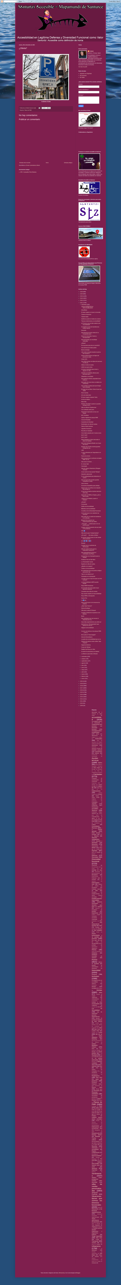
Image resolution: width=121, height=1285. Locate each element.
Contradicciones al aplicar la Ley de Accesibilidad (97, 818)
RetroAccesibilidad (97, 1155)
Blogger (78, 1273)
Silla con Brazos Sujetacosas (88, 407)
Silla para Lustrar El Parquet (88, 610)
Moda (93, 1048)
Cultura (94, 824)
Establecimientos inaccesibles (97, 899)
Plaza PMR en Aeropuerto (88, 595)
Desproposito (95, 845)
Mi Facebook (83, 75)
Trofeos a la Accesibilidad (87, 568)
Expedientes (95, 913)
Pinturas (93, 1098)
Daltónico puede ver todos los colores (91, 319)
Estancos (97, 908)
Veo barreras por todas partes (89, 347)
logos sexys (97, 1029)
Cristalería (100, 821)
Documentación (95, 866)
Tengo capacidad (97, 1236)
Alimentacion (95, 735)
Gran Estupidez (98, 930)
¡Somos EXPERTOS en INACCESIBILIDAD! (87, 307)
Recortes (94, 1146)
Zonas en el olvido (96, 1261)
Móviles (98, 1050)
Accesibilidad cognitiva (97, 721)
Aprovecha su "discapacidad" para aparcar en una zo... (90, 624)
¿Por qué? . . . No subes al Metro (89, 535)
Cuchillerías (96, 823)
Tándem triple (84, 316)
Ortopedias (94, 1071)
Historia (94, 949)
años (98, 740)
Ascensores (95, 745)
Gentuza (94, 928)
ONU (97, 1067)
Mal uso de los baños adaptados (97, 1036)
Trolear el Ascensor (86, 314)
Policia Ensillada (85, 608)
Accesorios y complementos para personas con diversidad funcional (97, 726)
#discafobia (94, 712)
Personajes (96, 1090)
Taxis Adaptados (96, 1225)
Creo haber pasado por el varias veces (91, 433)
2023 (81, 298)
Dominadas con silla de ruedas (89, 424)
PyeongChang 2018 (97, 1128)
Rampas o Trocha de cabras (97, 1138)
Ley (99, 1007)
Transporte (95, 1241)
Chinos (97, 795)
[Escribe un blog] (44, 108)
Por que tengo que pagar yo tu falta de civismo (97, 1113)
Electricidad (97, 871)
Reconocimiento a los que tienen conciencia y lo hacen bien (97, 1143)
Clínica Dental (95, 797)
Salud (101, 1160)
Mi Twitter (82, 77)
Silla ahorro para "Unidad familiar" (90, 533)
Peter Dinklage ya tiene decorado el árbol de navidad (90, 440)
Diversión (83, 330)
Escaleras (94, 892)
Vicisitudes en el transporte (88, 576)
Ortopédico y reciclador (87, 376)
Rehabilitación (95, 1154)
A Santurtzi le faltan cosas (97, 714)
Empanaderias (95, 876)
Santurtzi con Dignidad (86, 73)
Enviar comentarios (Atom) (33, 165)
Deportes (96, 836)
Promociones (94, 1123)
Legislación (94, 1005)
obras (93, 1064)
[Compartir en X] (46, 108)
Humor (94, 960)
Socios (99, 1207)
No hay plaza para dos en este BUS (90, 345)
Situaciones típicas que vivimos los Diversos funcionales (97, 1200)
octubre (83, 658)
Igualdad (96, 963)
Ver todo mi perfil (82, 66)
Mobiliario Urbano (95, 1046)
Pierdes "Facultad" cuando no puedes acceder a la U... (91, 404)
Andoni (91, 51)
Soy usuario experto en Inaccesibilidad (91, 593)
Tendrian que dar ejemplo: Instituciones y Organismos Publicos (97, 1231)
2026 (81, 291)
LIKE (82, 450)
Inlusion (94, 986)
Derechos (95, 844)
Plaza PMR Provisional (87, 585)
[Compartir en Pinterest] (50, 108)
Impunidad (96, 970)
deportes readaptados (95, 838)
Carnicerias (94, 781)
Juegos (93, 995)
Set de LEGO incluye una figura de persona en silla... (90, 356)
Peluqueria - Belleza (97, 1084)
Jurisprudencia (95, 999)
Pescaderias (95, 1095)
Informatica (94, 985)
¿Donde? (83, 502)
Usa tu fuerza (84, 483)
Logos (100, 1027)
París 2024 (99, 1077)
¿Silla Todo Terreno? (86, 606)
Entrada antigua (68, 162)
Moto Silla (83, 401)
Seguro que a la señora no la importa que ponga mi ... (90, 488)
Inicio (47, 162)
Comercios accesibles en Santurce (97, 808)
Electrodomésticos (96, 873)
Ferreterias (94, 917)
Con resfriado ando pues (87, 409)
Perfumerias (97, 1085)
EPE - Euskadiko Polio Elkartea (28, 172)
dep (101, 834)
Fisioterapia (94, 919)
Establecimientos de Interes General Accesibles (97, 895)
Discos (93, 852)
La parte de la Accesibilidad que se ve (91, 639)
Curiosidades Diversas (96, 827)
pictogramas (94, 1097)
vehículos (94, 1250)
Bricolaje (93, 769)
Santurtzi (94, 1168)
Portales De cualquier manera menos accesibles (97, 1117)
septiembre (84, 661)
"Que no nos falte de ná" (87, 574)
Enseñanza (94, 887)
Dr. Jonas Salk (85, 464)
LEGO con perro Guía (86, 367)
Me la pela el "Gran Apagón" (88, 634)
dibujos (94, 847)
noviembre (84, 656)
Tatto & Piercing (96, 1223)
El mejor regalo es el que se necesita (90, 312)
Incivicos (94, 974)
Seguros (93, 1171)
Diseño (98, 852)
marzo (83, 674)
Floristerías (94, 921)
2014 (81, 694)
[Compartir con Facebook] (48, 108)
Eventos (94, 911)
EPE (96, 890)
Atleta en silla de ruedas (87, 365)
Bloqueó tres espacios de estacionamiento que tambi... (89, 521)
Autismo (97, 753)
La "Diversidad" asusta (87, 562)
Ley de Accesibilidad (97, 1009)
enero (83, 678)
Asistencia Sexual (96, 748)
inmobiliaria (94, 988)
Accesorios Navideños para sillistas (90, 485)
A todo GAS (84, 359)
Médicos (97, 1042)
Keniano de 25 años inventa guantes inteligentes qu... (90, 447)
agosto (83, 663)
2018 (81, 685)
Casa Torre (99, 787)
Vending (93, 1251)
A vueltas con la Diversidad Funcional (91, 511)
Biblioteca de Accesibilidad (88, 508)
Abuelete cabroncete (86, 474)
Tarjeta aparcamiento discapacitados (96, 1220)
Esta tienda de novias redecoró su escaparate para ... (90, 333)
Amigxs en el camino (97, 737)
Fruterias (97, 927)
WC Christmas (85, 415)
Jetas (100, 992)
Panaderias (94, 1072)
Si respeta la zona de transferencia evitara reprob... (90, 327)
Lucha (100, 1032)
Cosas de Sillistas (85, 647)
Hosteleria (94, 953)
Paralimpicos (95, 1075)
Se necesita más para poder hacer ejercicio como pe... (90, 588)
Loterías (93, 1032)
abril (82, 672)
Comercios (94, 805)
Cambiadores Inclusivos (97, 772)
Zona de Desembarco (86, 637)
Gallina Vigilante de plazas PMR (89, 417)
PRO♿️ (83, 531)
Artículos (99, 743)
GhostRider (84, 310)
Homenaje (98, 951)
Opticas (93, 1069)
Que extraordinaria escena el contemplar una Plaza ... (88, 553)
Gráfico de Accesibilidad (87, 506)
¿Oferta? (83, 343)
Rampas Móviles (97, 1134)
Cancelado (84, 466)
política (97, 1108)
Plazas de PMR (28, 110)
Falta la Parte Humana (87, 426)
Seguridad (94, 1170)
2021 (81, 302)
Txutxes (98, 1244)
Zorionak (94, 1262)
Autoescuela (94, 754)
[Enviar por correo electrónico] (42, 108)
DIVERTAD (94, 865)
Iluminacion (94, 968)
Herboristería (94, 946)
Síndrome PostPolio (95, 1193)
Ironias (99, 990)
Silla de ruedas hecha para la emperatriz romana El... (88, 549)
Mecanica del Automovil (97, 1040)
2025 (81, 294)
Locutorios (97, 1026)
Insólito (100, 988)
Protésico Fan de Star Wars (88, 559)
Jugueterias (94, 997)
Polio (100, 1106)
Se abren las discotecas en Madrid (90, 651)
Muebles (94, 1051)
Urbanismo (96, 1246)
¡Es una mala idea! (86, 395)
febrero (83, 676)
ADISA (97, 734)
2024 (81, 296)
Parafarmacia (95, 1074)
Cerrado (100, 794)
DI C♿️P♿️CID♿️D (86, 541)
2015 (81, 692)
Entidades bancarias (97, 889)
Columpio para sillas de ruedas (89, 591)
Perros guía (99, 1089)
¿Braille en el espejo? (87, 566)
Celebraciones (96, 791)
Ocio (101, 1066)
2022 (81, 300)
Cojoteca (94, 799)
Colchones (94, 800)
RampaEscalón (96, 1133)
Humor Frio (84, 598)
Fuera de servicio (85, 456)
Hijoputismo (94, 948)
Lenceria (94, 1006)
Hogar (93, 951)
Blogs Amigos (97, 767)
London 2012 (95, 1031)
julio (82, 665)
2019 (81, 683)
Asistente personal (97, 750)
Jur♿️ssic (83, 600)
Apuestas (94, 742)
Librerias (98, 1018)
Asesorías (94, 746)
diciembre (84, 304)
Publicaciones (95, 1127)
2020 (81, 681)
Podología (94, 1106)
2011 (81, 701)
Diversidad (95, 857)
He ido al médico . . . (86, 399)
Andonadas (98, 738)
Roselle (83, 543)
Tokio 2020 (99, 1238)
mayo (83, 669)
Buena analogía (85, 350)
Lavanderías (94, 1000)
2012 (81, 699)
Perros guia (97, 1087)
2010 (81, 703)
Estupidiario (94, 909)
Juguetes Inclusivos (86, 428)
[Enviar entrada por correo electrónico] (39, 107)
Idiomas (100, 962)
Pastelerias (94, 1082)
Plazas (100, 1100)
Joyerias (98, 994)
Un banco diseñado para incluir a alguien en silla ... (89, 370)
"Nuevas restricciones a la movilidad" (90, 321)
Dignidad (94, 850)
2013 (81, 696)
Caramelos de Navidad (87, 422)
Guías (97, 932)
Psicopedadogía (95, 1125)
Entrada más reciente (24, 162)
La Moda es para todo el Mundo (89, 653)
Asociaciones (98, 751)
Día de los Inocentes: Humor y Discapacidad (89, 336)
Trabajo (97, 1239)
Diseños (93, 853)
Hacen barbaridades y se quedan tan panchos (97, 936)
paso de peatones (97, 1080)
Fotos (100, 925)
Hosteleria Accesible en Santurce (97, 956)
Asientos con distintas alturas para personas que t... (90, 373)
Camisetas (97, 774)
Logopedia (94, 1027)
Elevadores (95, 874)
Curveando (84, 504)
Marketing (94, 1039)
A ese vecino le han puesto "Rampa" (90, 472)
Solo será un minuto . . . (87, 461)
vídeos (100, 1255)
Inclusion (95, 976)
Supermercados (95, 1217)
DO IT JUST (84, 435)
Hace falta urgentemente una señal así (91, 622)
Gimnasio (100, 928)
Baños (100, 762)
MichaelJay (62, 1273)
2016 (81, 690)
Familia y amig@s (96, 914)
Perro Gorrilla (84, 393)
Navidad (94, 1055)
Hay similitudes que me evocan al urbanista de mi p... (90, 619)
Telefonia (94, 1226)
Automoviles (94, 756)
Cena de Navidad (85, 419)
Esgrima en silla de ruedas (88, 564)
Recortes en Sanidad (86, 430)
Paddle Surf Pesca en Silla (88, 649)
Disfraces (94, 855)
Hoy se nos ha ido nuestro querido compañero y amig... (90, 480)
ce (97, 789)
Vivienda (97, 1256)
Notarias (93, 1061)
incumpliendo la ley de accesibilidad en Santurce (97, 982)
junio (82, 667)
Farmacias (94, 916)
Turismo (94, 1242)
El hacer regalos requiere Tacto (89, 397)
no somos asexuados (97, 1059)
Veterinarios (94, 1253)
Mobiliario (94, 1043)
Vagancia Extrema (86, 645)
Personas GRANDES (95, 1093)
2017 (81, 688)
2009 (81, 705)
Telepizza (100, 1226)
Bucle (82, 616)
